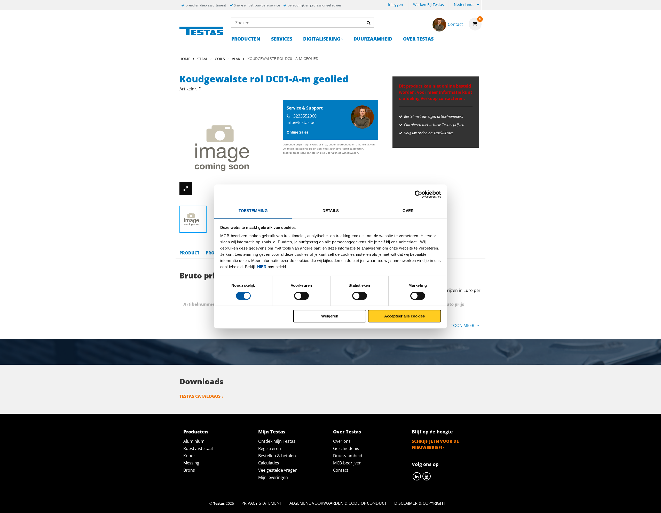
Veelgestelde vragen (277, 470)
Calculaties (268, 463)
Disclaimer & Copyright (419, 503)
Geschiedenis (346, 448)
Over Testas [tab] (347, 432)
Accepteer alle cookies (404, 316)
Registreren (269, 448)
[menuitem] (395, 5)
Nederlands (464, 4)
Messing (191, 463)
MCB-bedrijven (347, 463)
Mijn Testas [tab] (271, 432)
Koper (189, 455)
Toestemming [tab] (253, 210)
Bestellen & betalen (277, 455)
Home (184, 58)
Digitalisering (321, 39)
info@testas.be (301, 122)
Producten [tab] (195, 432)
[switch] (301, 296)
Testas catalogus (200, 396)
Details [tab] (330, 210)
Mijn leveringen (273, 477)
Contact (340, 470)
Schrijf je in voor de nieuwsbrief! (435, 444)
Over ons (342, 441)
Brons (189, 470)
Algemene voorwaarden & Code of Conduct (338, 503)
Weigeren (329, 316)
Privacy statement (261, 503)
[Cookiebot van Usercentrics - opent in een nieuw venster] (418, 194)
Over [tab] (408, 210)
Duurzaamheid (372, 39)
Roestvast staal (198, 448)
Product (189, 253)
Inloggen (395, 4)
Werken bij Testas (428, 4)
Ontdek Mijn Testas (276, 441)
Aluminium (193, 441)
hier (261, 267)
